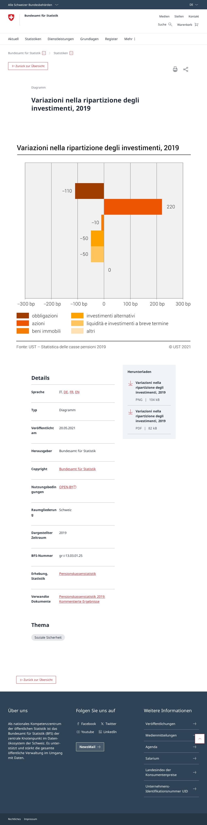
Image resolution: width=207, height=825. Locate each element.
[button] (13, 39)
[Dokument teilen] (185, 69)
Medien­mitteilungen (161, 735)
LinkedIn (110, 732)
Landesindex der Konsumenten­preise (161, 772)
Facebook (88, 723)
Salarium (152, 758)
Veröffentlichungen (160, 723)
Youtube (87, 732)
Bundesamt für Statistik (41, 15)
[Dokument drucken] (175, 69)
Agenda (151, 747)
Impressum (30, 819)
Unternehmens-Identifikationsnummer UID (167, 788)
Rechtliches (14, 819)
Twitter (111, 723)
